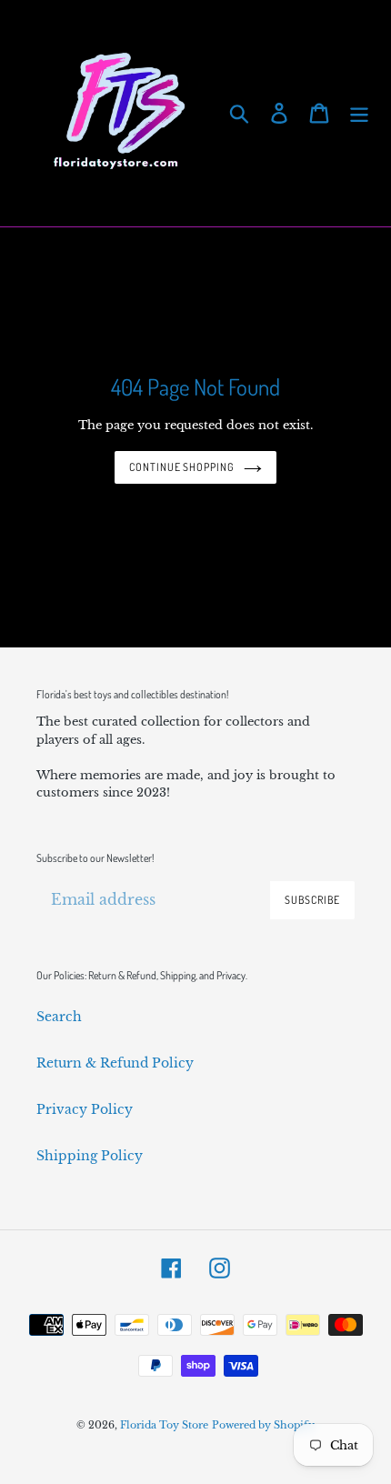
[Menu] (359, 113)
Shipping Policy (89, 1156)
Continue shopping (182, 467)
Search (59, 1016)
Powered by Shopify (263, 1425)
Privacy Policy (84, 1109)
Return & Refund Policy (115, 1063)
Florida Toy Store (164, 1425)
